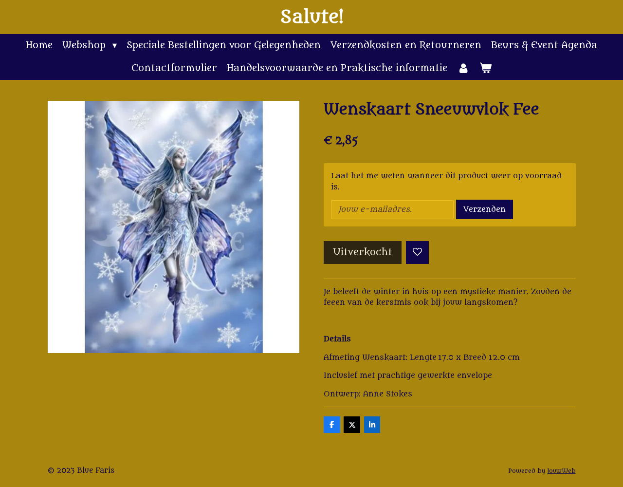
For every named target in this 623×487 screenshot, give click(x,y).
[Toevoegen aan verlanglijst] (417, 252)
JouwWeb (561, 471)
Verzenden (484, 209)
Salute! (311, 17)
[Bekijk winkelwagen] (485, 68)
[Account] (463, 68)
